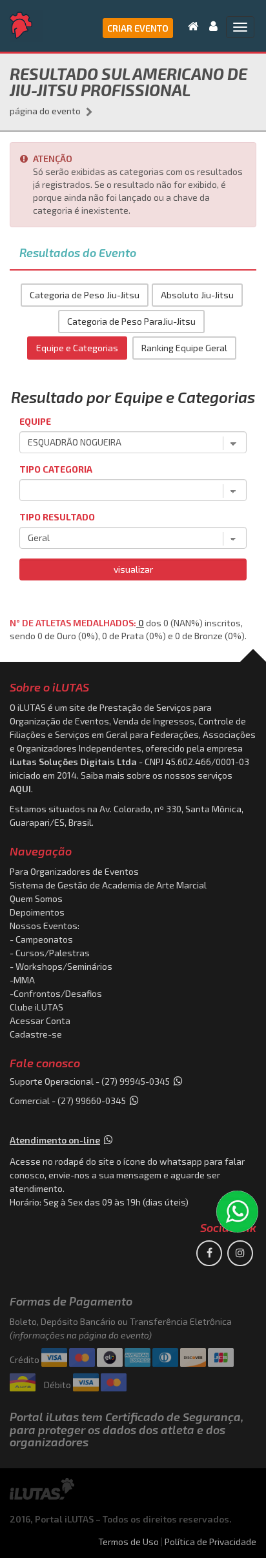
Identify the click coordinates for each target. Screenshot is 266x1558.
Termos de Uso (128, 1541)
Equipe (35, 421)
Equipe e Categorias (77, 347)
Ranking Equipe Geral (184, 347)
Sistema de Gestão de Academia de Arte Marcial (108, 884)
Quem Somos (36, 898)
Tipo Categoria (55, 469)
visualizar (133, 569)
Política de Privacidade (210, 1541)
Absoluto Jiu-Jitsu (197, 294)
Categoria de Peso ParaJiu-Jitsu (131, 321)
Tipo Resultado (57, 516)
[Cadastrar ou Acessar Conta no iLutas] (209, 26)
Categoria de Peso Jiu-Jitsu (84, 294)
